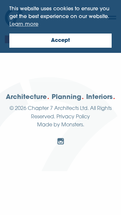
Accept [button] (60, 40)
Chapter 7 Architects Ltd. (58, 108)
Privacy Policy (73, 117)
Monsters (72, 125)
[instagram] (60, 141)
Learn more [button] (23, 24)
